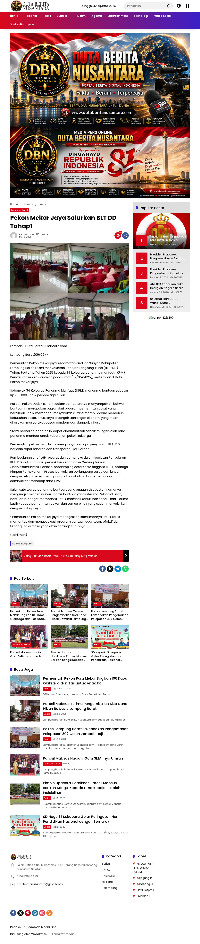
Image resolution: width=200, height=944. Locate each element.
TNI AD (106, 870)
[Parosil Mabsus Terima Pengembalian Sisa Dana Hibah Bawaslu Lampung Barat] (69, 595)
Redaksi (15, 927)
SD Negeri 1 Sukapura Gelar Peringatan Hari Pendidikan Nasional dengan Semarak (106, 656)
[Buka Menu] (187, 6)
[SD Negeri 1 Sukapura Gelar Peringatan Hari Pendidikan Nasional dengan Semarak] (110, 637)
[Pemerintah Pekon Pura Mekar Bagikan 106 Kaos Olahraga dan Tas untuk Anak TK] (29, 595)
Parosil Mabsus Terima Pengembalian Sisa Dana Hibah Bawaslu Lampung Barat (68, 615)
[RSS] (49, 913)
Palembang (110, 888)
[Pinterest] (28, 913)
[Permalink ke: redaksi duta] (14, 235)
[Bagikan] (125, 235)
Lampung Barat (19, 210)
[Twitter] (110, 569)
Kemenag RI (145, 884)
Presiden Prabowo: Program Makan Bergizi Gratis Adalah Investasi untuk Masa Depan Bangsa (167, 256)
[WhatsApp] (125, 569)
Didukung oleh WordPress (28, 934)
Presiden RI (144, 896)
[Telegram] (117, 569)
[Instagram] (42, 913)
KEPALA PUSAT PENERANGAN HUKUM (144, 868)
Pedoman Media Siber (42, 927)
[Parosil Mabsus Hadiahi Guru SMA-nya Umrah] (29, 637)
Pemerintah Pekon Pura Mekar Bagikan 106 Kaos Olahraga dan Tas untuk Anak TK (27, 615)
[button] (169, 6)
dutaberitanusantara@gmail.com (40, 884)
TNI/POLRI (108, 876)
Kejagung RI (144, 878)
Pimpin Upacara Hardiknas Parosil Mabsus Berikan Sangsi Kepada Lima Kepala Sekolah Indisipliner (69, 656)
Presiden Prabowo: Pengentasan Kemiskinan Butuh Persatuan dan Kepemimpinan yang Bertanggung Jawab (168, 271)
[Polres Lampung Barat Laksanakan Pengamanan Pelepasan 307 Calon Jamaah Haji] (110, 595)
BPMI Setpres (145, 890)
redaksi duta (26, 234)
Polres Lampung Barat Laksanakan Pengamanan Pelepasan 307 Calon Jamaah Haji (109, 615)
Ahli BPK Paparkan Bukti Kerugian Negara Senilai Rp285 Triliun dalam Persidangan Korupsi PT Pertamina (167, 286)
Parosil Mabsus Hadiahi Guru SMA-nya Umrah (26, 654)
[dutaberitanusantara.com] (29, 6)
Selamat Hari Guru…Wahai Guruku (164, 301)
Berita (16, 603)
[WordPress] (35, 913)
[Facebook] (102, 569)
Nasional (107, 882)
